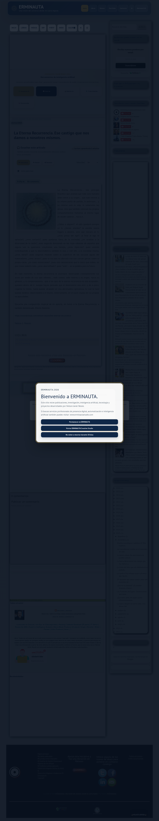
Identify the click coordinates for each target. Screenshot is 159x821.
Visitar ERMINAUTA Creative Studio (79, 428)
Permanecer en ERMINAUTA (79, 422)
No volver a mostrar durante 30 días (79, 435)
